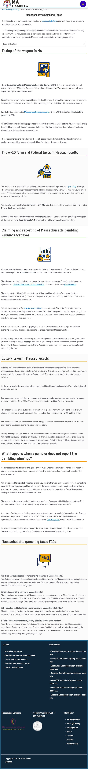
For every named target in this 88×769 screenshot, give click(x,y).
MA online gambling (10, 9)
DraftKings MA (53, 519)
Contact (70, 735)
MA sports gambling (32, 308)
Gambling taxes (73, 719)
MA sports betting (49, 21)
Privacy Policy (72, 744)
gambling (72, 186)
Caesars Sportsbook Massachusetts (28, 284)
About (69, 731)
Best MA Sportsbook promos (17, 663)
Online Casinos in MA (14, 667)
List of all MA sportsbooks (16, 659)
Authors (70, 740)
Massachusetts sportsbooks (36, 112)
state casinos (70, 284)
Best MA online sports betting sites (20, 655)
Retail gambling (73, 723)
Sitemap (8, 762)
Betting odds (72, 727)
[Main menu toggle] (83, 4)
